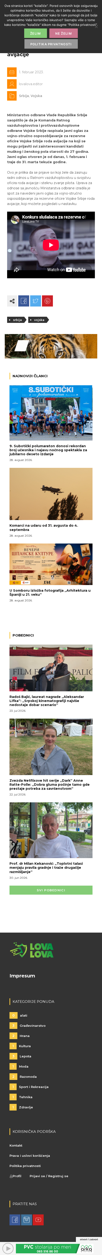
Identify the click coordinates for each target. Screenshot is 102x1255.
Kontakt (15, 1145)
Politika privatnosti (25, 1166)
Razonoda (24, 1076)
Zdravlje (22, 1107)
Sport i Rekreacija (30, 1087)
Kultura (21, 1046)
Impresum (22, 976)
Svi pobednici (51, 890)
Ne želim (63, 33)
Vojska (36, 96)
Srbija (24, 96)
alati (19, 1015)
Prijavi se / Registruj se (49, 1176)
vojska (39, 320)
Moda (20, 1066)
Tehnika (22, 1097)
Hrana (21, 1036)
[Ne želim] (96, 26)
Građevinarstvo (29, 1025)
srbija (17, 320)
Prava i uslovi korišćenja (29, 1155)
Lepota (21, 1056)
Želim (35, 33)
